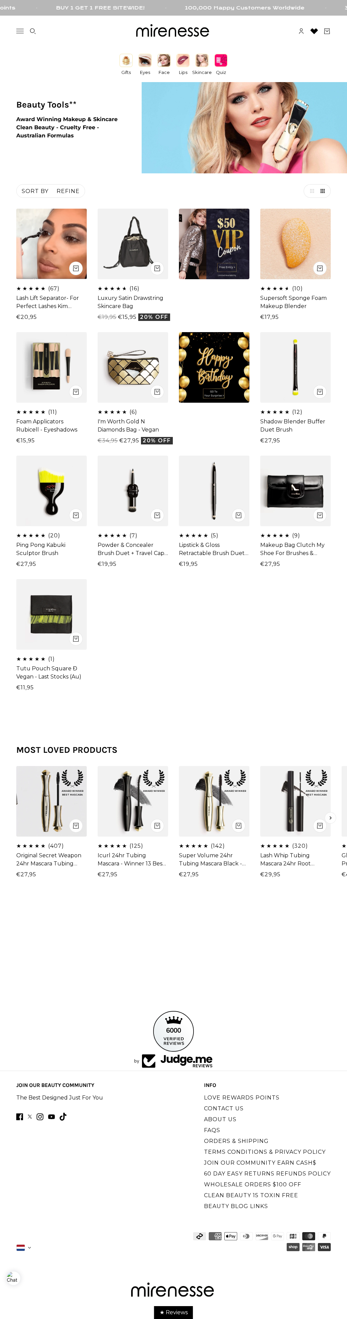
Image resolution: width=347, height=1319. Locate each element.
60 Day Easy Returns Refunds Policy (267, 1173)
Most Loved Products (67, 750)
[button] (310, 191)
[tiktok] (63, 1116)
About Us (220, 1119)
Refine (68, 191)
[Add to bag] (76, 268)
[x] (29, 1116)
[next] (330, 818)
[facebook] (19, 1117)
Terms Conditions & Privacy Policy (265, 1152)
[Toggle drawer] (20, 31)
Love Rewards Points (242, 1097)
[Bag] (327, 31)
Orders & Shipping (236, 1141)
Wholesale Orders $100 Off (252, 1184)
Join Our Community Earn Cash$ (260, 1163)
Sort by (35, 191)
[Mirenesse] (173, 31)
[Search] (33, 31)
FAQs (212, 1130)
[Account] (301, 31)
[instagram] (40, 1117)
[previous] (16, 818)
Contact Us (224, 1108)
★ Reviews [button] (174, 1312)
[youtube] (51, 1117)
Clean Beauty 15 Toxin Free (251, 1195)
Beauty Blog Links (236, 1206)
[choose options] (157, 268)
